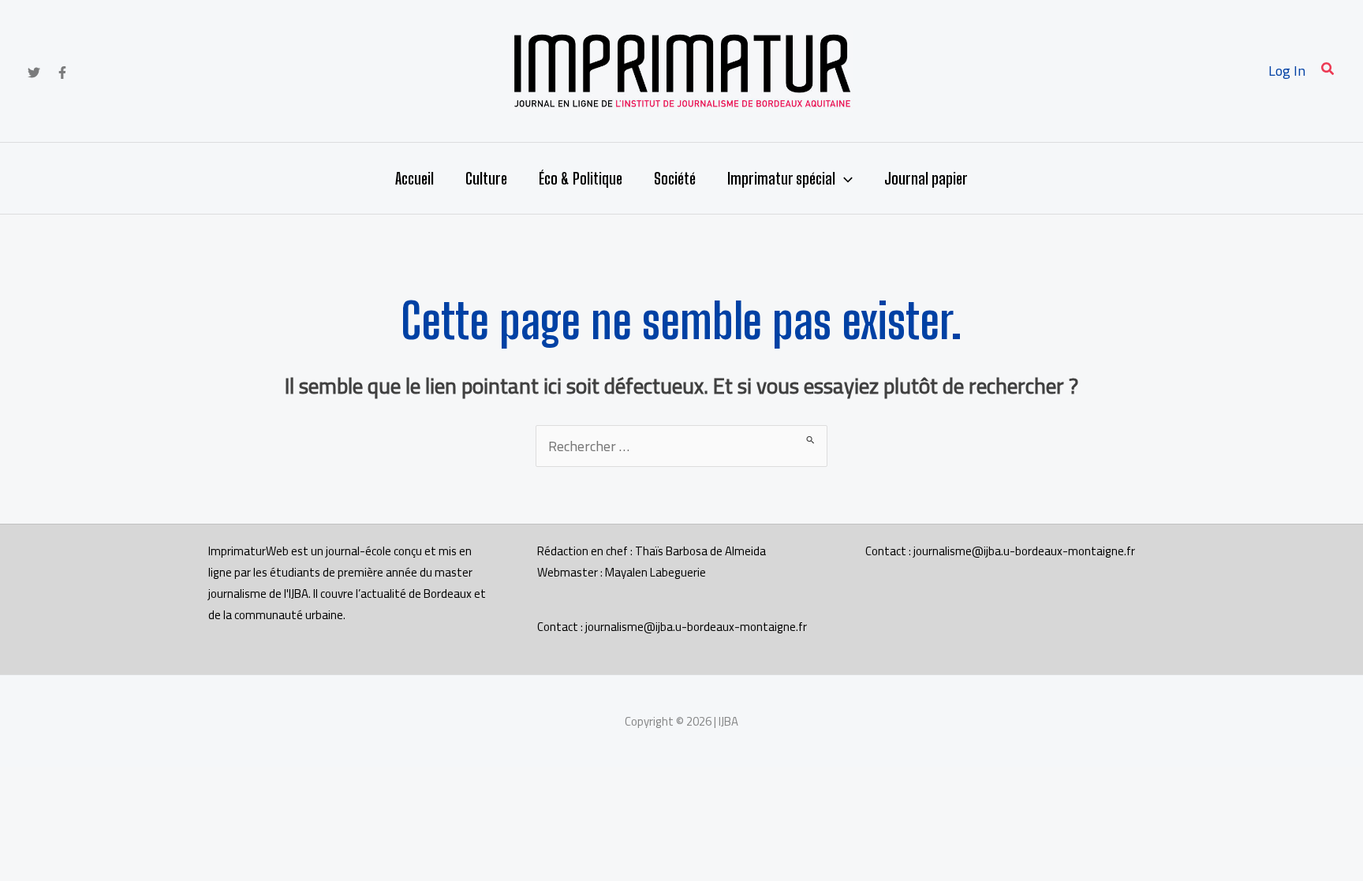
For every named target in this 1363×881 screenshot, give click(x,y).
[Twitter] (34, 72)
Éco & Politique (580, 178)
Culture (486, 178)
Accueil (414, 178)
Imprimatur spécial (781, 178)
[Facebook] (62, 72)
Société (675, 178)
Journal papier (926, 178)
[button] (1328, 71)
